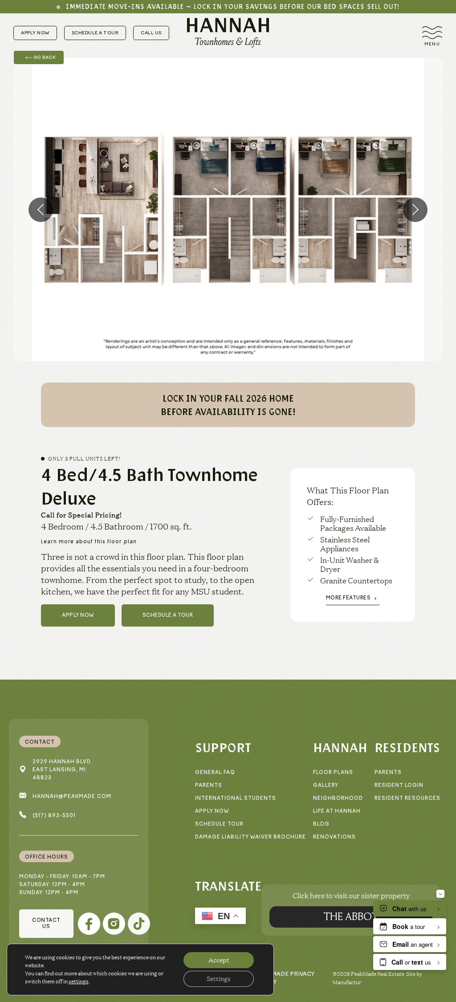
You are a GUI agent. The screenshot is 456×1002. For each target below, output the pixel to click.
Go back (44, 57)
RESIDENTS (407, 747)
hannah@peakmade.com (72, 796)
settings (79, 981)
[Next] (415, 209)
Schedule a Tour (95, 33)
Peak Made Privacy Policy (284, 978)
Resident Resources (407, 798)
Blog (321, 824)
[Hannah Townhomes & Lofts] (228, 32)
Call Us (151, 33)
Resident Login (399, 785)
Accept (218, 960)
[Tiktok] (139, 923)
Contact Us (46, 923)
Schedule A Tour (167, 615)
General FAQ (215, 772)
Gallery (325, 785)
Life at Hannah (337, 811)
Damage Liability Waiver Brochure (250, 837)
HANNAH (340, 747)
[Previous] (40, 209)
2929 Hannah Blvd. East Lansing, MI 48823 (63, 770)
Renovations (334, 837)
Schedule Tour (219, 824)
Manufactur (347, 982)
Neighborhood (338, 798)
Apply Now (35, 33)
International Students (235, 798)
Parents (208, 785)
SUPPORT (223, 747)
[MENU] (432, 33)
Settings (219, 979)
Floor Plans (333, 772)
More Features (348, 598)
